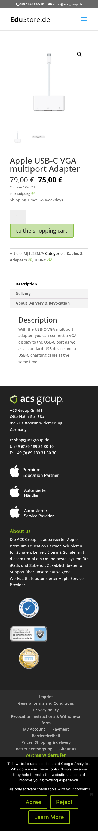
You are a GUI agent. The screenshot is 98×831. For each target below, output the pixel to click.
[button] (79, 54)
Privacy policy (46, 709)
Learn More (49, 817)
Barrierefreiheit (46, 735)
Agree (33, 802)
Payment (60, 729)
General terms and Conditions (46, 703)
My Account (34, 729)
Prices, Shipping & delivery (46, 742)
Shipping (23, 194)
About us (67, 748)
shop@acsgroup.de (31, 439)
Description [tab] (26, 284)
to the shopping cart (42, 230)
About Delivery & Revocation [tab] (43, 303)
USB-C (40, 260)
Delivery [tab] (23, 293)
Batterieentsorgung (34, 748)
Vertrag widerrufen (46, 755)
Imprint (46, 696)
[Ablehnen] (91, 794)
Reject (64, 802)
